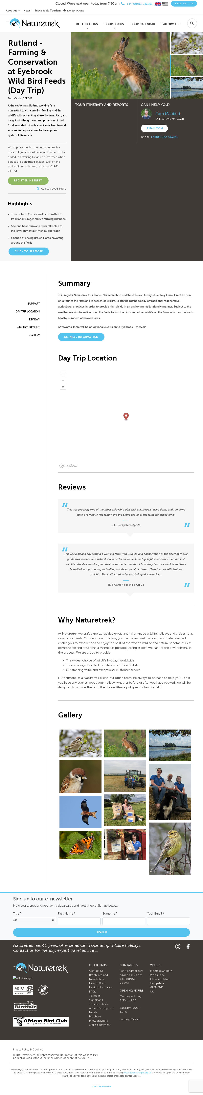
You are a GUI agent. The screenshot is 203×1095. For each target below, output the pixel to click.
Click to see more (29, 251)
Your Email (155, 913)
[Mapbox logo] (68, 465)
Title (17, 913)
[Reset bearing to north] (63, 386)
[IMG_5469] (170, 792)
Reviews (34, 319)
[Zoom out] (63, 381)
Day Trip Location (28, 311)
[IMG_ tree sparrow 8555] (80, 776)
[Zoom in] (63, 375)
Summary (34, 303)
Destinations (87, 24)
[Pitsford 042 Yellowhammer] (170, 849)
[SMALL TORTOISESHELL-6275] (80, 845)
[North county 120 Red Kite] (80, 812)
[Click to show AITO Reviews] (22, 978)
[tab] (158, 4)
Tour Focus (114, 24)
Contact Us (184, 3)
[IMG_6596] (125, 810)
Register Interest (28, 180)
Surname (109, 913)
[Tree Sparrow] (80, 743)
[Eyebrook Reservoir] (170, 745)
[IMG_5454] (125, 776)
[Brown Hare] (125, 743)
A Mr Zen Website (101, 1086)
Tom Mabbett (168, 113)
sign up (101, 932)
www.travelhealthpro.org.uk (137, 1072)
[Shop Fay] (125, 844)
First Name (66, 913)
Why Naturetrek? (28, 327)
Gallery (34, 335)
